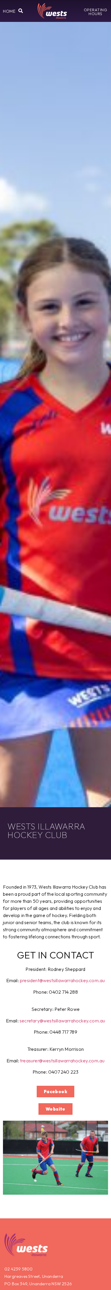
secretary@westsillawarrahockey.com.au (62, 1021)
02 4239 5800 (18, 1269)
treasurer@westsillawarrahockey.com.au (62, 1061)
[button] (9, 11)
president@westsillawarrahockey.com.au (62, 980)
